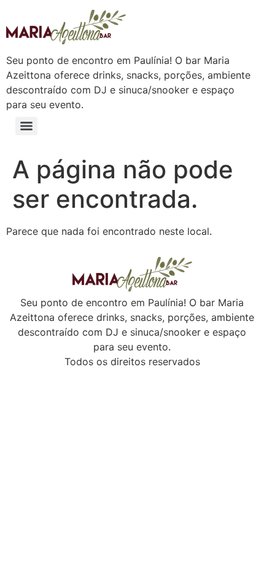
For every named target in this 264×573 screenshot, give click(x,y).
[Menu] (26, 126)
